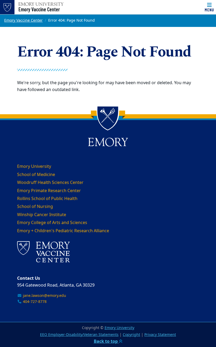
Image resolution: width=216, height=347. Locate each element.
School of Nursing (35, 206)
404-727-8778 (34, 302)
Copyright (131, 335)
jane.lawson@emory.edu (44, 295)
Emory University (34, 166)
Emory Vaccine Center (39, 9)
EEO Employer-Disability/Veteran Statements (79, 335)
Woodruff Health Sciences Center (50, 182)
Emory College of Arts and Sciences (52, 223)
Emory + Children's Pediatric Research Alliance (63, 231)
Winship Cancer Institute (41, 215)
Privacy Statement (160, 335)
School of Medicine (36, 175)
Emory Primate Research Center (49, 191)
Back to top (106, 341)
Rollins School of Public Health (47, 199)
